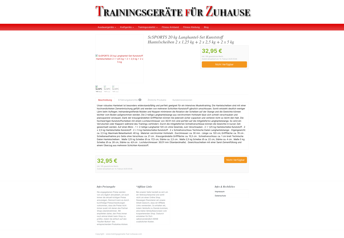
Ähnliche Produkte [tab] (157, 100)
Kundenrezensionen (182, 100)
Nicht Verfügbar (224, 64)
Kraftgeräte (126, 27)
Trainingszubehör (147, 27)
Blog (206, 27)
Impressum (220, 191)
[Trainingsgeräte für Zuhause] (172, 12)
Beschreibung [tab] (105, 100)
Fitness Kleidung (191, 27)
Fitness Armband (170, 27)
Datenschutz (220, 195)
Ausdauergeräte (106, 27)
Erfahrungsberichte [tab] (129, 100)
